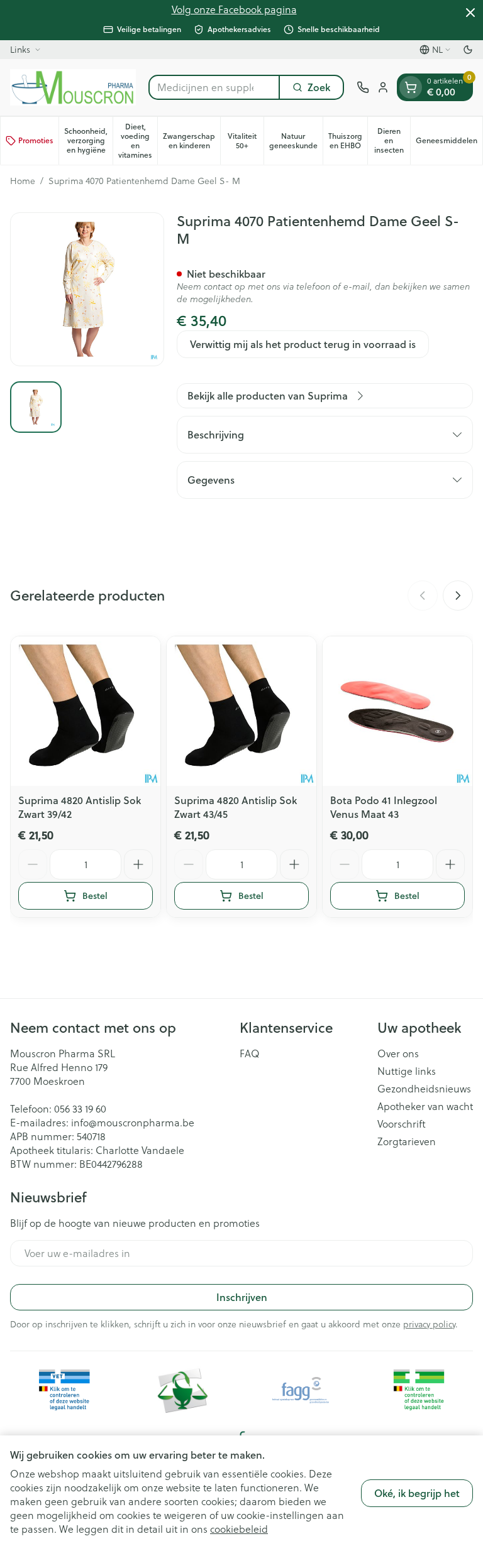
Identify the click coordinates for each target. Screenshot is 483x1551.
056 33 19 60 (80, 1108)
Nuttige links (406, 1071)
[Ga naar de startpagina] (73, 87)
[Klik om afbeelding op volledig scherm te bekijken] (87, 289)
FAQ (250, 1053)
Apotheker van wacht (425, 1106)
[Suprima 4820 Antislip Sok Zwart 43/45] (241, 711)
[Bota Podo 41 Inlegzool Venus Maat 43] (397, 711)
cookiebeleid (239, 1528)
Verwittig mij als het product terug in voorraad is (303, 344)
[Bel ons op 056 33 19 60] (363, 87)
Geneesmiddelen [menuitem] (449, 142)
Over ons (398, 1053)
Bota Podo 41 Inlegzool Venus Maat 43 (383, 807)
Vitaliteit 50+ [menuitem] (246, 141)
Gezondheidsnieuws (424, 1089)
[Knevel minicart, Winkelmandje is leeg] (410, 87)
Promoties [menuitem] (35, 140)
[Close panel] (470, 13)
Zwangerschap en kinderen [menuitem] (191, 141)
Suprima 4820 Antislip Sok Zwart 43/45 (235, 807)
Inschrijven (241, 1297)
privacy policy (429, 1324)
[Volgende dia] (458, 595)
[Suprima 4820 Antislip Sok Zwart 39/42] (85, 711)
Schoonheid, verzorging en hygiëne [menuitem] (88, 140)
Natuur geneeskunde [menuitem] (296, 141)
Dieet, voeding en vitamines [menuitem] (137, 140)
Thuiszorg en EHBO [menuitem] (347, 141)
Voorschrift (401, 1124)
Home (22, 181)
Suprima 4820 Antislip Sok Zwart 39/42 (79, 807)
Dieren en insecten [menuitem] (392, 140)
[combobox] (214, 87)
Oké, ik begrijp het (417, 1493)
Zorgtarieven (406, 1141)
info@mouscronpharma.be (132, 1122)
